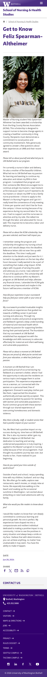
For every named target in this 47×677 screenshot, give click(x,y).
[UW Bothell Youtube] (37, 664)
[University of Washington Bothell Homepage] (23, 595)
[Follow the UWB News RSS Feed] (23, 571)
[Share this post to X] (12, 571)
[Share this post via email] (17, 571)
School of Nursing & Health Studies (23, 21)
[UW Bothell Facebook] (23, 664)
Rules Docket (10, 643)
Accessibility (9, 630)
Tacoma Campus (11, 657)
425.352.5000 (13, 603)
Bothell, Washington (15, 599)
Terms (6, 648)
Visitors (7, 616)
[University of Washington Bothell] (12, 4)
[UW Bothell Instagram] (8, 664)
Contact (7, 611)
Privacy (7, 638)
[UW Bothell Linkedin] (16, 664)
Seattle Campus (11, 653)
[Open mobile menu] (41, 3)
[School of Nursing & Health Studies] (4, 21)
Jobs (5, 625)
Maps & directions (12, 620)
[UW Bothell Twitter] (30, 664)
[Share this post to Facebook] (6, 571)
